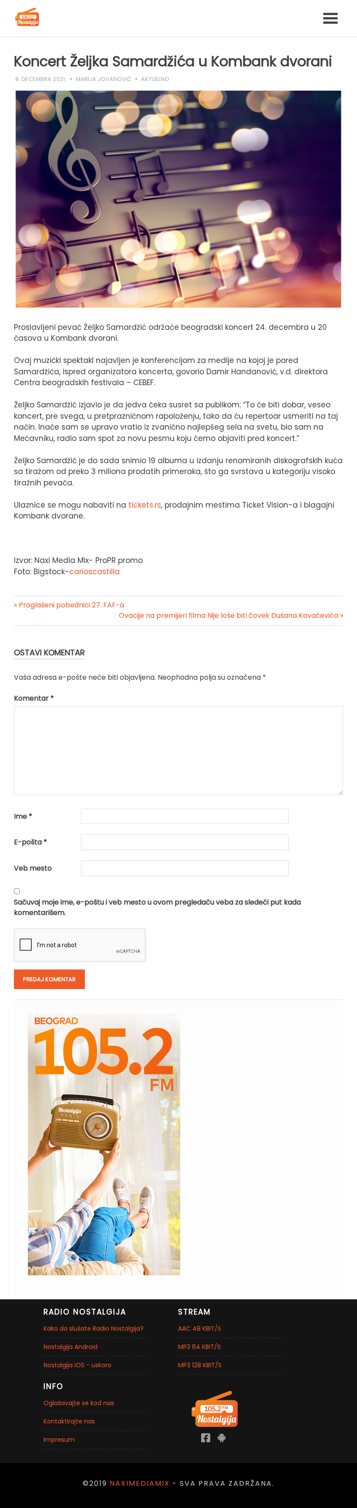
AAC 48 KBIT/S (199, 1328)
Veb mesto (33, 868)
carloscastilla (94, 571)
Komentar (34, 698)
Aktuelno (155, 79)
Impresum (59, 1439)
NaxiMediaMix (140, 1483)
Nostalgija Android (71, 1346)
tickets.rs (144, 505)
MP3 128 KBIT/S (200, 1365)
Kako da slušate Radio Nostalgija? (94, 1328)
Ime (23, 816)
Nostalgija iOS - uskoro (77, 1365)
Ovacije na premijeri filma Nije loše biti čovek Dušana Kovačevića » (231, 615)
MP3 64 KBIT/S (199, 1346)
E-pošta (30, 842)
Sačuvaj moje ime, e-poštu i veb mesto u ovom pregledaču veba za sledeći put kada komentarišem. (157, 907)
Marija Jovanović (103, 79)
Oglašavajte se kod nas (79, 1403)
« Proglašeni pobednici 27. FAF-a (69, 605)
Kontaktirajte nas (69, 1421)
